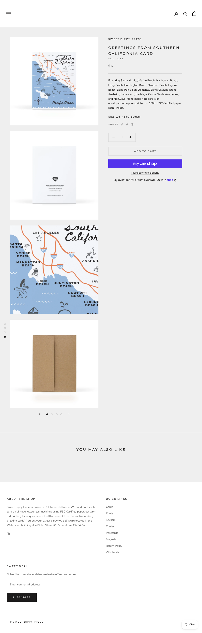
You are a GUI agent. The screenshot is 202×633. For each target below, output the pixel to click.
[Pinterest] (132, 124)
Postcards (112, 533)
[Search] (185, 14)
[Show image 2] (52, 414)
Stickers (111, 520)
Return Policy (114, 546)
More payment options (145, 173)
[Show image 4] (61, 414)
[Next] (69, 414)
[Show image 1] (47, 414)
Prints (109, 513)
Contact (110, 526)
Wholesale (112, 552)
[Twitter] (127, 124)
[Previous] (39, 414)
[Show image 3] (57, 414)
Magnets (111, 539)
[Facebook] (122, 124)
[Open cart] (194, 13)
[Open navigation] (8, 13)
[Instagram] (8, 533)
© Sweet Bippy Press (26, 621)
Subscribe (22, 597)
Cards (109, 507)
